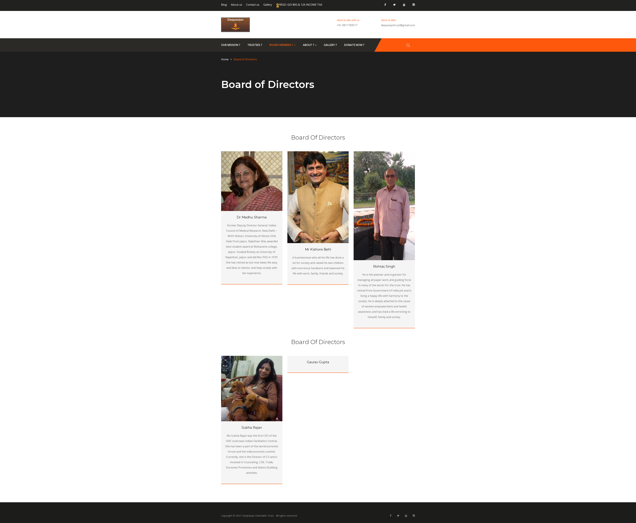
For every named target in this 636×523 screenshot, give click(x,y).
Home (225, 59)
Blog (224, 4)
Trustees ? (254, 45)
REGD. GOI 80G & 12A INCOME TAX (300, 4)
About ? (309, 45)
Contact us (252, 4)
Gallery (267, 4)
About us (236, 4)
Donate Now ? (354, 45)
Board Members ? (281, 45)
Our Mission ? (230, 45)
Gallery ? (330, 45)
